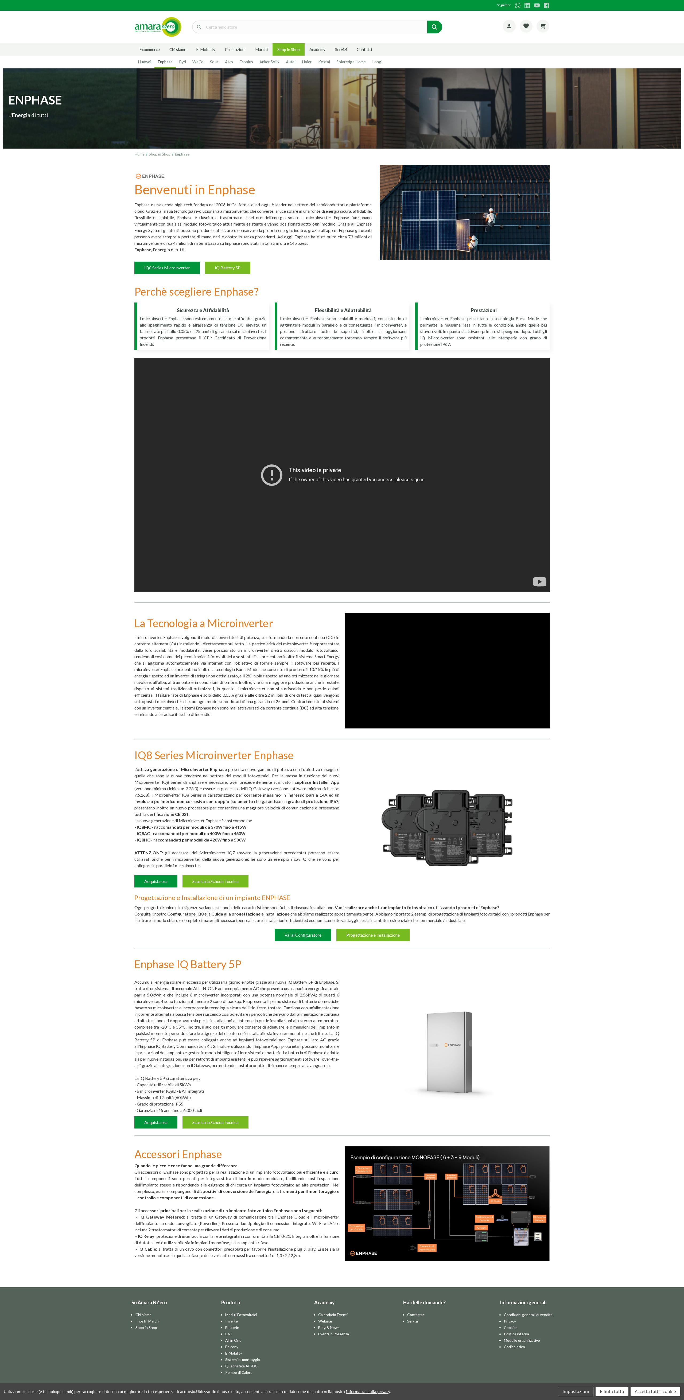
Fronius (246, 61)
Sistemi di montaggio (242, 1359)
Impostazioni (575, 1391)
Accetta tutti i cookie (655, 1391)
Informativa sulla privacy (368, 1391)
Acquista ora (156, 881)
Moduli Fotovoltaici (241, 1314)
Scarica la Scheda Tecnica (215, 881)
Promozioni (235, 49)
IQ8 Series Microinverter (167, 267)
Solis (214, 61)
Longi (377, 61)
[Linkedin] (527, 5)
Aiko (229, 61)
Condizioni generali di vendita (528, 1314)
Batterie (232, 1327)
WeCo (198, 61)
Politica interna (516, 1334)
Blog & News (329, 1327)
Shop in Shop (288, 49)
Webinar (325, 1321)
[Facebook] (546, 5)
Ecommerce (149, 49)
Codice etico (514, 1346)
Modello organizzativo (522, 1340)
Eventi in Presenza (333, 1334)
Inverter (232, 1321)
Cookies (511, 1327)
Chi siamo (177, 49)
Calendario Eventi (333, 1314)
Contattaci (416, 1314)
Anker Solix (269, 61)
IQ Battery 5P (227, 267)
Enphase (165, 61)
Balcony (231, 1346)
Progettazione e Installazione (373, 934)
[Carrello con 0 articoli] (543, 26)
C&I (228, 1334)
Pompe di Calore (238, 1372)
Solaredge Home (351, 61)
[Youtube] (537, 5)
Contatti (364, 49)
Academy (317, 49)
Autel (291, 61)
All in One (233, 1340)
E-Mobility (205, 49)
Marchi (261, 49)
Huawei (144, 61)
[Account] (509, 26)
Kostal (324, 61)
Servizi (341, 49)
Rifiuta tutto (612, 1391)
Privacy (510, 1321)
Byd (182, 61)
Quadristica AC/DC (241, 1366)
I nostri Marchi (147, 1321)
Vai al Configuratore (303, 934)
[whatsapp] (517, 5)
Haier (307, 61)
